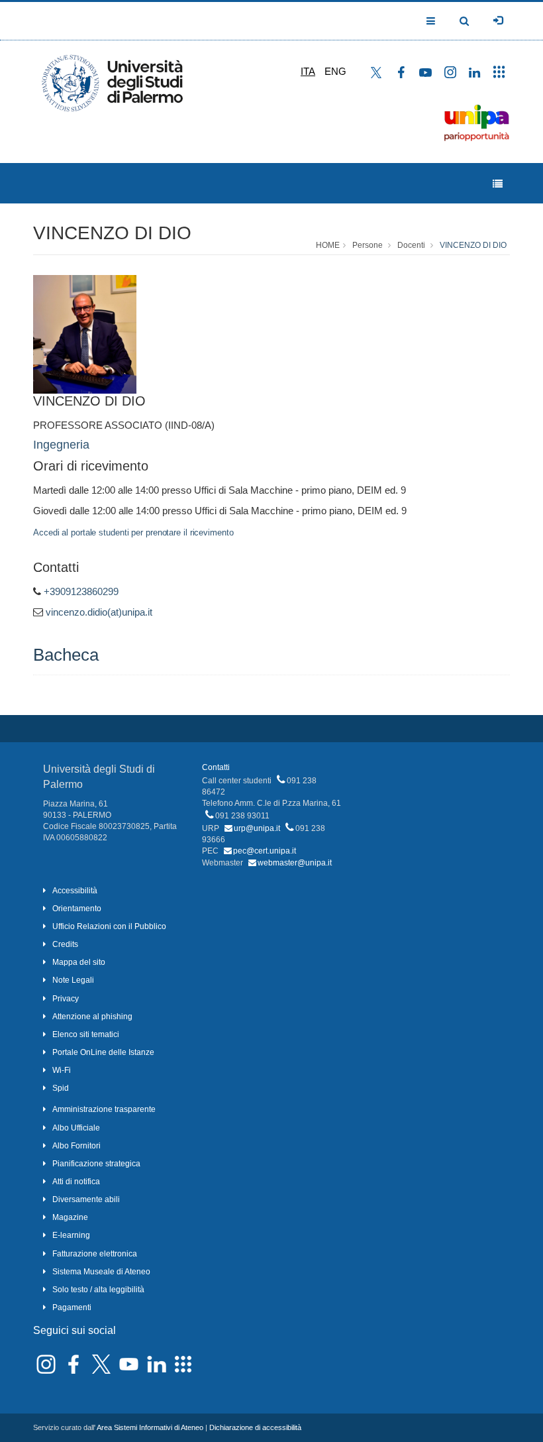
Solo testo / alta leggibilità (98, 1289)
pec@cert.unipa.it (264, 851)
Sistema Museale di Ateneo (101, 1271)
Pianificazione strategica (96, 1163)
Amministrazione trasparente (104, 1109)
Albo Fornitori (76, 1145)
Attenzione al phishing (92, 1016)
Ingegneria (61, 444)
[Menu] (497, 183)
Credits (65, 944)
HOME (328, 245)
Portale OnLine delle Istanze (103, 1052)
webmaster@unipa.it (295, 862)
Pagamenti (71, 1307)
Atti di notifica (76, 1181)
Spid (60, 1088)
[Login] (498, 20)
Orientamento (76, 908)
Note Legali (73, 980)
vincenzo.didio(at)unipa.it (99, 612)
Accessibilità (74, 890)
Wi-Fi (61, 1070)
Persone (367, 245)
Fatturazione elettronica (94, 1253)
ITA (308, 71)
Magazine (70, 1217)
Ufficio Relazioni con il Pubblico (109, 926)
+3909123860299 (81, 591)
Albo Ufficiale (76, 1128)
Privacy (65, 998)
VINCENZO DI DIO (112, 233)
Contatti (216, 767)
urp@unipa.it (257, 828)
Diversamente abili (86, 1199)
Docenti (411, 245)
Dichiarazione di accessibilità (255, 1427)
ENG (335, 71)
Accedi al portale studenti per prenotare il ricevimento (133, 532)
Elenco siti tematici (85, 1034)
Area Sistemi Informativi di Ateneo (150, 1427)
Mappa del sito (78, 962)
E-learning (71, 1235)
